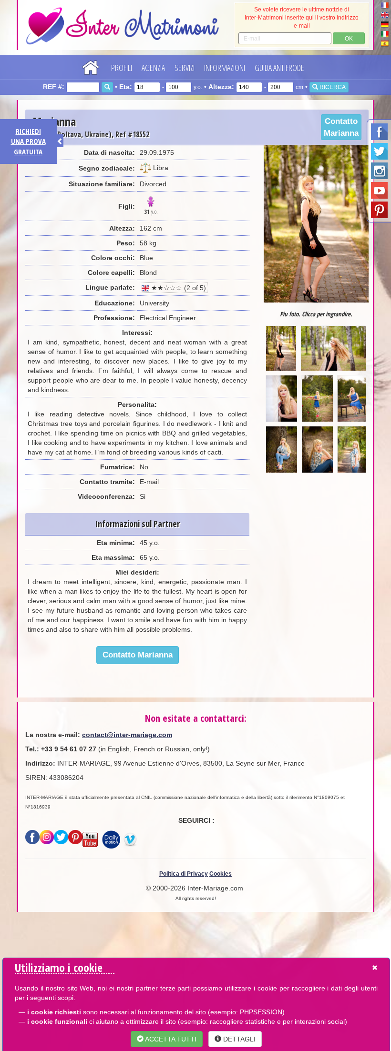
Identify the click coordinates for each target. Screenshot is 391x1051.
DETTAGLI (238, 1039)
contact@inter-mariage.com (127, 734)
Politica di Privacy (183, 873)
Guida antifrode (279, 67)
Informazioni (224, 67)
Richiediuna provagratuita (28, 141)
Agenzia (153, 67)
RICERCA (332, 87)
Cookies (220, 873)
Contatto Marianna (341, 127)
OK (349, 38)
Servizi (185, 67)
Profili (121, 67)
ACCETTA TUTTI (170, 1039)
